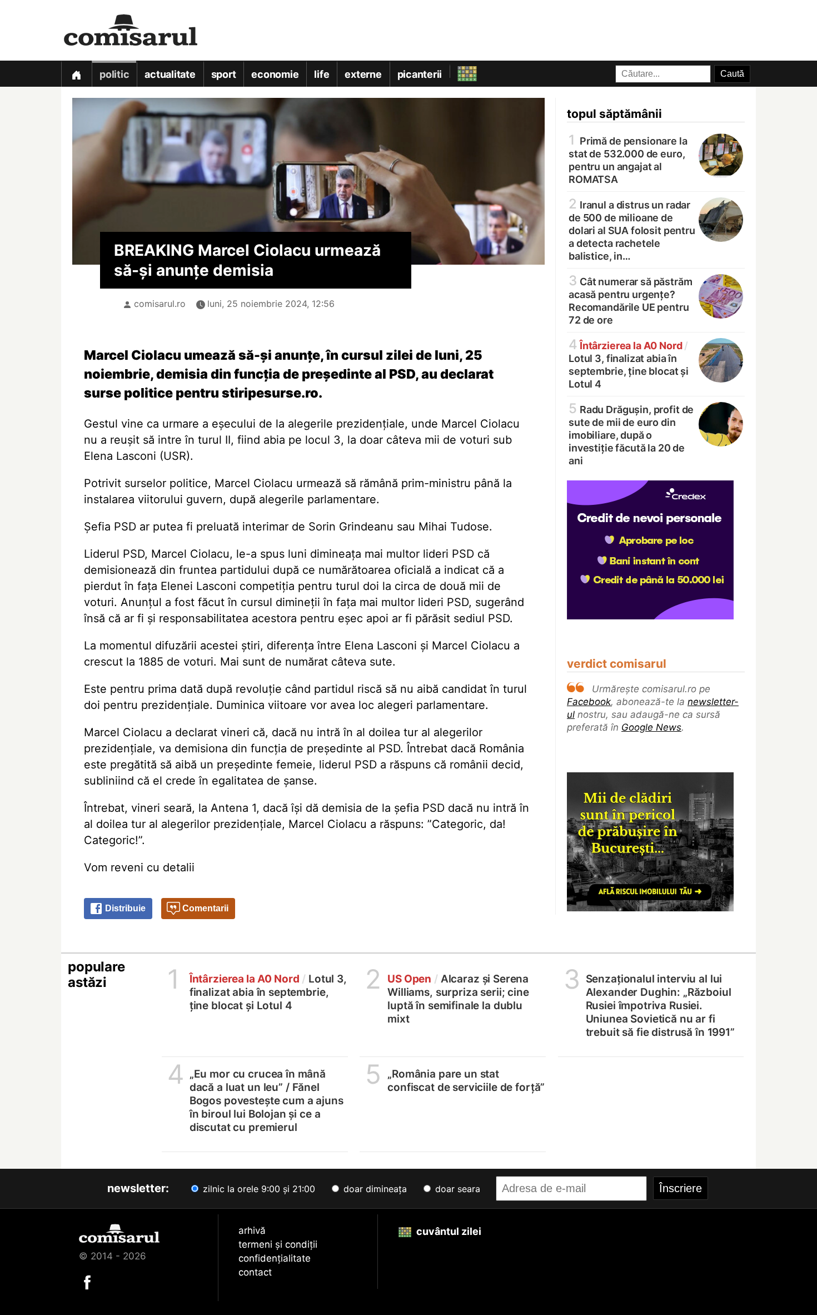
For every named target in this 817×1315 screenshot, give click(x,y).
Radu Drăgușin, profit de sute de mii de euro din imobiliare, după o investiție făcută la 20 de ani (631, 434)
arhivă (252, 1230)
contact (255, 1272)
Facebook (589, 701)
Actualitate (170, 74)
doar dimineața (374, 1188)
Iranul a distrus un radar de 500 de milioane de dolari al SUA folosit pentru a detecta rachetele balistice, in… (632, 229)
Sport (223, 74)
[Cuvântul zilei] (457, 71)
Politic (114, 74)
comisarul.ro (160, 303)
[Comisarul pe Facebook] (87, 1281)
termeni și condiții (277, 1244)
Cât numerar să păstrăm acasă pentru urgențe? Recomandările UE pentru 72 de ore (631, 300)
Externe (363, 74)
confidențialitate (274, 1258)
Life (321, 74)
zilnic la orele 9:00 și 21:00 (257, 1188)
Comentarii (204, 908)
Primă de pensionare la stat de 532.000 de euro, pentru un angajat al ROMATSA (628, 159)
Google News (651, 727)
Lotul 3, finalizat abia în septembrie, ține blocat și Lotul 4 (629, 364)
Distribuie (124, 908)
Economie (274, 74)
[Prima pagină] (76, 74)
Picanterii (419, 74)
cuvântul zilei (447, 1231)
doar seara (456, 1188)
